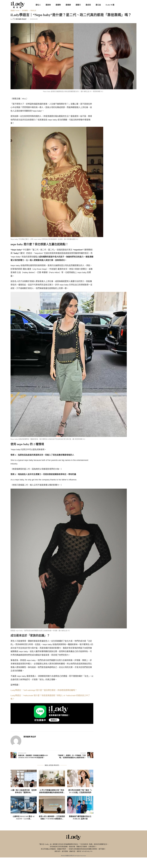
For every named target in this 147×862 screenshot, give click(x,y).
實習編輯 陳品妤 (29, 737)
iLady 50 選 (110, 5)
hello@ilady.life (87, 851)
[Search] (135, 5)
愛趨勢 (58, 5)
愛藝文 (78, 5)
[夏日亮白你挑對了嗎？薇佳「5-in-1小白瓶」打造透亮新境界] (80, 778)
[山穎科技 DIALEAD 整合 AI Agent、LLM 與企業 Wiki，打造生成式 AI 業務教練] (24, 804)
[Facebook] (123, 5)
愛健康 (68, 5)
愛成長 (88, 5)
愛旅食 (48, 5)
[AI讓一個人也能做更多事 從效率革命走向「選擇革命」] (24, 778)
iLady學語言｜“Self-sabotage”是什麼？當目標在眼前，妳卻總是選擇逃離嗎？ (44, 690)
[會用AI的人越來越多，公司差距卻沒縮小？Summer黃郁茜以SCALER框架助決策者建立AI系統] (52, 804)
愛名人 (38, 5)
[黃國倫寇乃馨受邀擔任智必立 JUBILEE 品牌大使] (80, 804)
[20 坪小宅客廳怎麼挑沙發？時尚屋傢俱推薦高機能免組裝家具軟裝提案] (52, 778)
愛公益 (98, 5)
